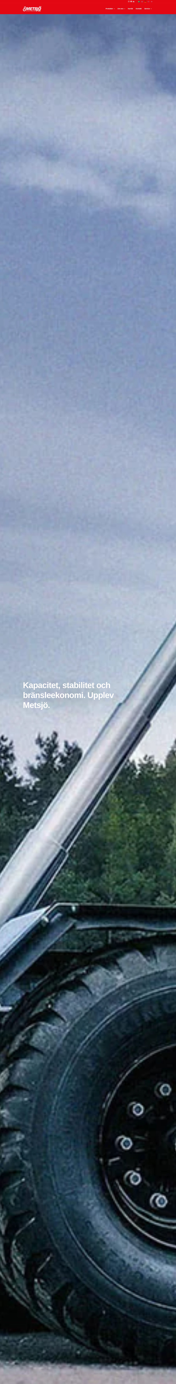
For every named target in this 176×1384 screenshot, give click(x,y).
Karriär (130, 9)
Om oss (121, 9)
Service (147, 9)
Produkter (109, 9)
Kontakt (139, 9)
